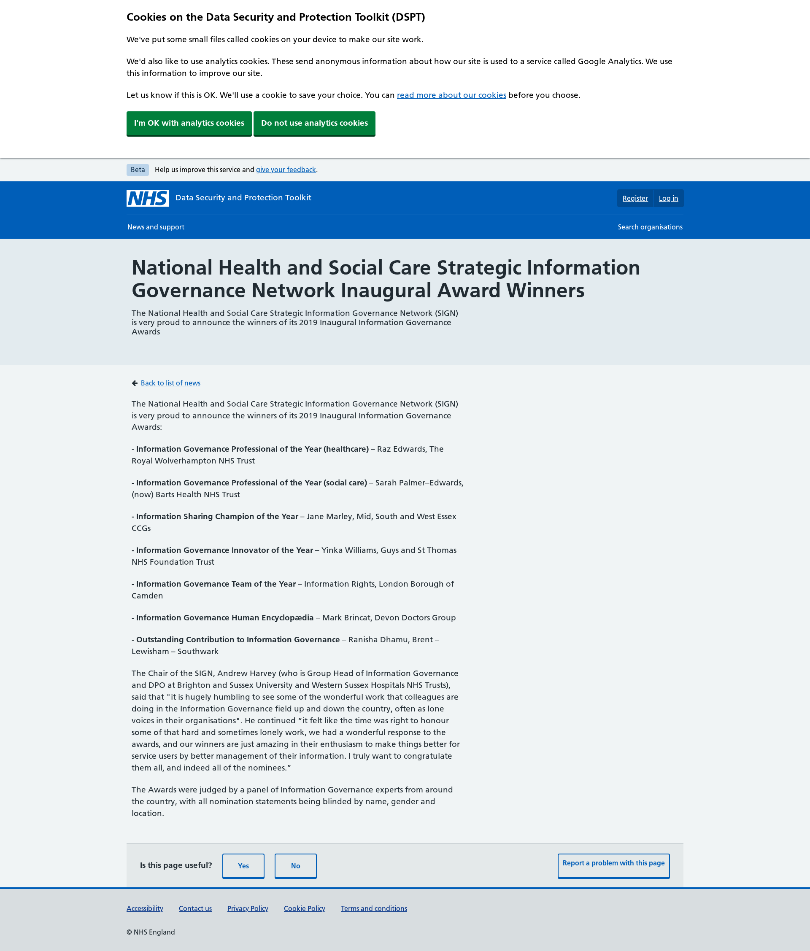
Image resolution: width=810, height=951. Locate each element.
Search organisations (650, 227)
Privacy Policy (247, 908)
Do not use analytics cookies (314, 123)
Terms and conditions (374, 908)
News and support (155, 227)
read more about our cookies (451, 95)
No (295, 866)
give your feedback (286, 169)
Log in (668, 198)
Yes (243, 866)
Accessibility (145, 908)
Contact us (195, 908)
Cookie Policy (304, 908)
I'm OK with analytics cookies (189, 123)
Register (635, 198)
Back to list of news (170, 383)
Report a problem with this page (614, 863)
